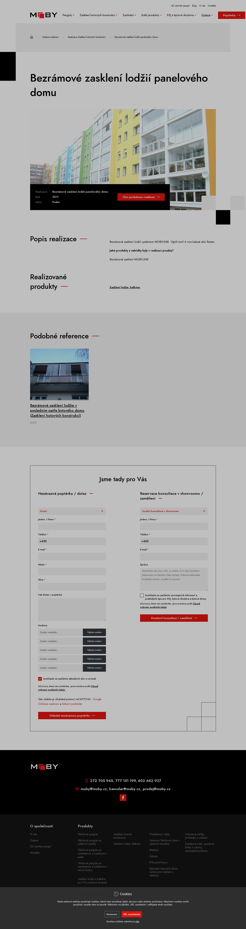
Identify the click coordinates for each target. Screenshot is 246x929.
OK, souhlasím (131, 914)
